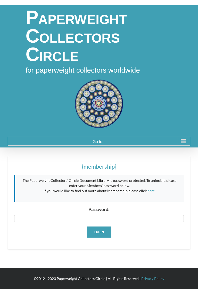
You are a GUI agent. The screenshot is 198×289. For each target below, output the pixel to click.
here (151, 191)
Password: (99, 209)
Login (99, 232)
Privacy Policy (152, 278)
